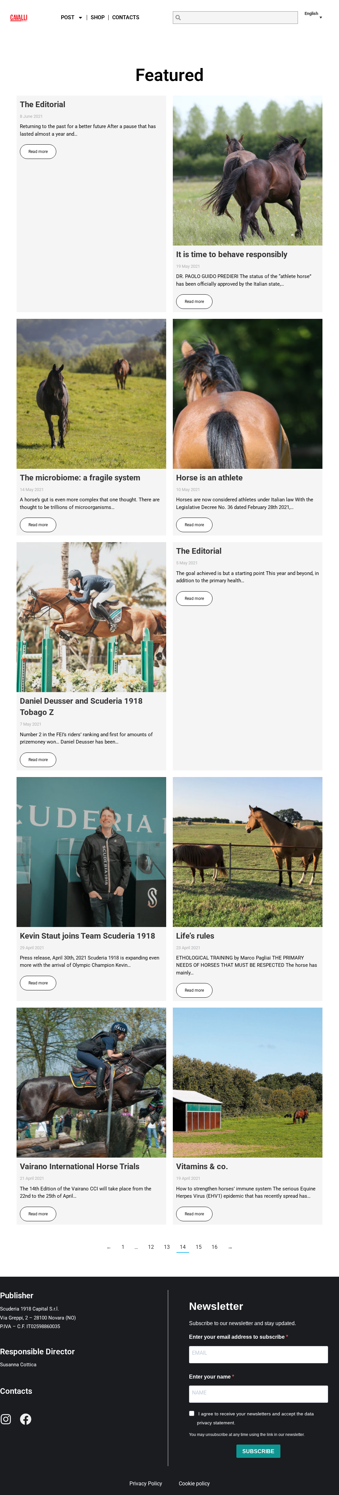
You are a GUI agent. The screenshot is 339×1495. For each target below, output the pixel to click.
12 (151, 1247)
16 (215, 1247)
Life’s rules (195, 936)
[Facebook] (25, 1419)
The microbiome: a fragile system (80, 477)
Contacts (125, 17)
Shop (98, 17)
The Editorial (42, 104)
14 (183, 1247)
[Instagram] (6, 1419)
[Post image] (247, 171)
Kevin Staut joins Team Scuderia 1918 (87, 936)
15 (199, 1247)
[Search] (178, 18)
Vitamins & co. (202, 1166)
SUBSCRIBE (258, 1451)
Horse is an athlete (209, 477)
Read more (38, 151)
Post (67, 17)
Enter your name (210, 1377)
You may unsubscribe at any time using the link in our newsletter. (247, 1434)
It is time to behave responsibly (231, 254)
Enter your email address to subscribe (237, 1337)
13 (167, 1247)
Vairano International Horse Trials (79, 1166)
